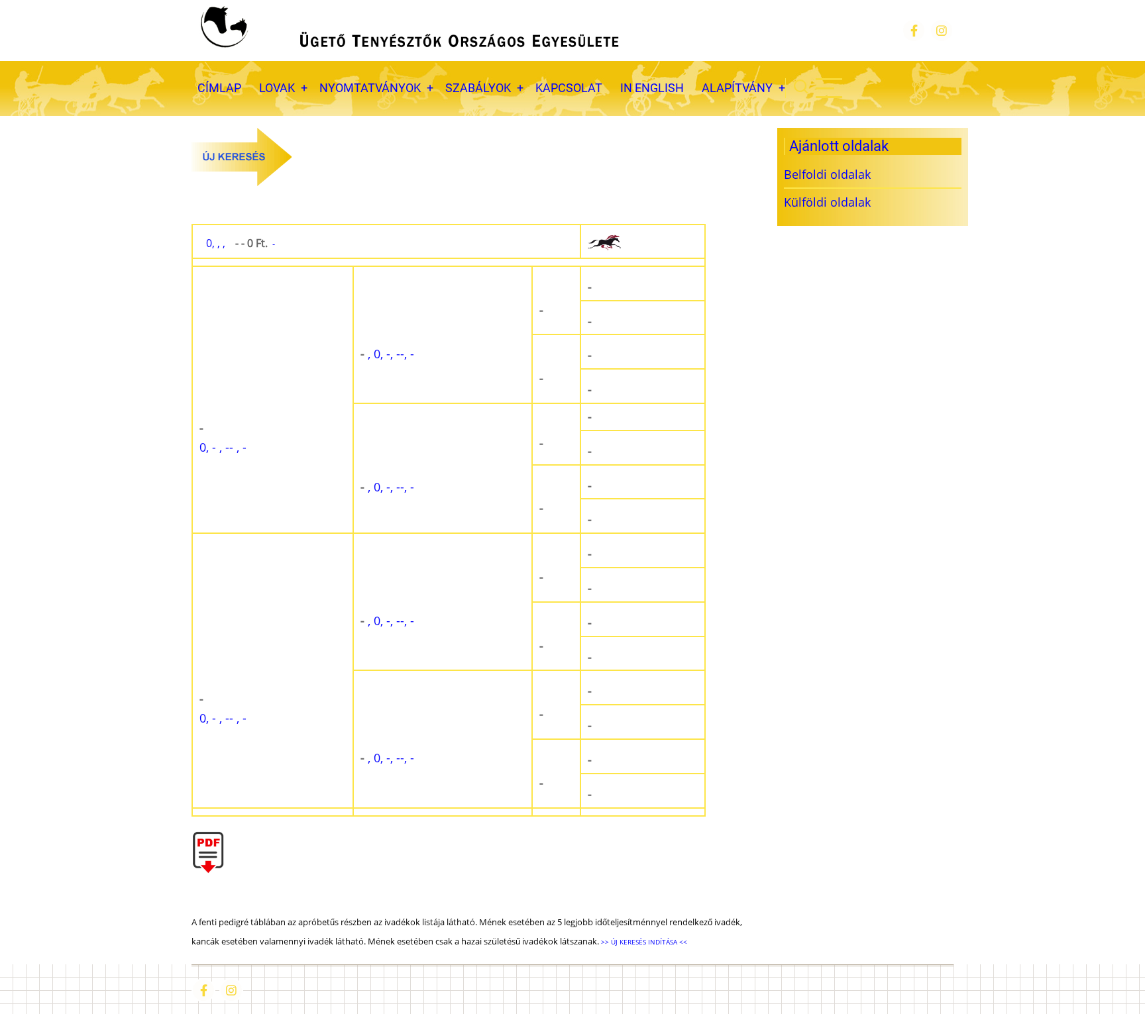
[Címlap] (408, 30)
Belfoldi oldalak (827, 174)
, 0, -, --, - (387, 354)
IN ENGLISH (652, 88)
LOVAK (277, 88)
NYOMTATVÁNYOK (370, 88)
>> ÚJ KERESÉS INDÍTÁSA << (643, 941)
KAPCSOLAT (568, 88)
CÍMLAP (219, 88)
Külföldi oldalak (827, 202)
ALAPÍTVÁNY (737, 88)
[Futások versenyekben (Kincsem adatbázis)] (643, 241)
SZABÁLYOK (478, 88)
